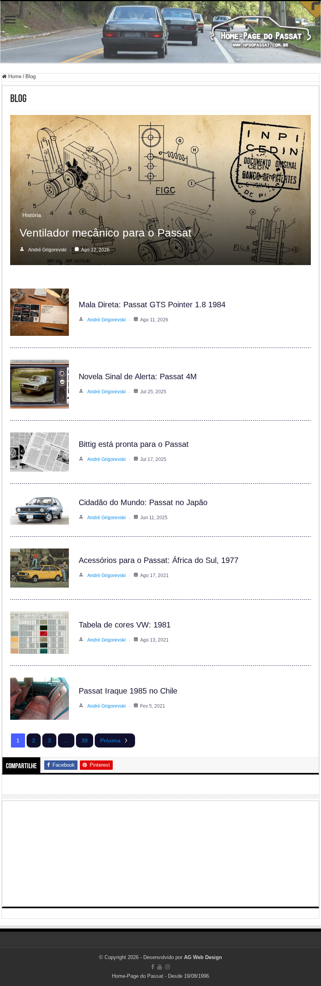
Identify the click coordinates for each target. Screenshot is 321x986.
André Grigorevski (47, 250)
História (31, 215)
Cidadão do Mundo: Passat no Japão (143, 502)
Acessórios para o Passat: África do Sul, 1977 (158, 560)
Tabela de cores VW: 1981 (125, 624)
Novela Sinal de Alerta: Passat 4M (138, 376)
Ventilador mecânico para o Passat (105, 233)
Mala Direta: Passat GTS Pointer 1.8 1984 (152, 304)
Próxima (110, 740)
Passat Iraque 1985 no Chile (128, 691)
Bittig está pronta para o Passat (134, 444)
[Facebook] (152, 967)
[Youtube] (160, 967)
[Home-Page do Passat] (160, 32)
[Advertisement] (160, 854)
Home (14, 76)
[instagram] (167, 967)
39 (84, 740)
